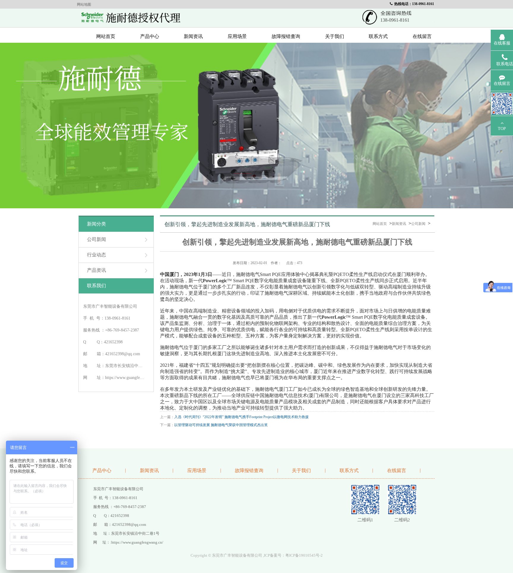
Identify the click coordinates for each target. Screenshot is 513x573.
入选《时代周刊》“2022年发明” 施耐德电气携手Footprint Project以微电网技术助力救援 (241, 417)
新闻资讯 (193, 36)
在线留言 (422, 36)
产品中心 (149, 36)
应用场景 (237, 36)
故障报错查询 (286, 36)
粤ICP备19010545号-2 (304, 555)
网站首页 (105, 36)
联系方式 (378, 36)
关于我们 (334, 36)
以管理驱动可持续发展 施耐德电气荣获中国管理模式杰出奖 (221, 425)
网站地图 (84, 4)
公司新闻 (418, 224)
